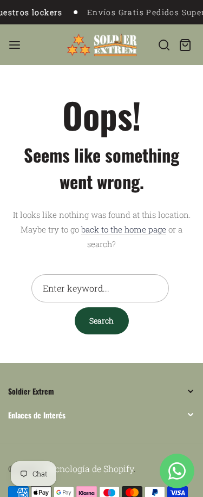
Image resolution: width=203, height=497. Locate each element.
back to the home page (123, 229)
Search (101, 320)
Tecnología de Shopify (90, 468)
